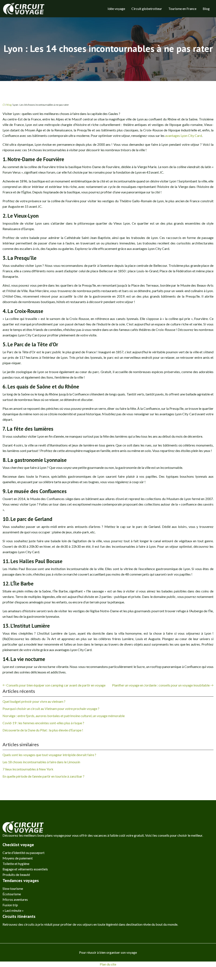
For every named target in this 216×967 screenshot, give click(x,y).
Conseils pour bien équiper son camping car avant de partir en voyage (55, 685)
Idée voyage (116, 9)
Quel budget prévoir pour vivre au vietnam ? (34, 701)
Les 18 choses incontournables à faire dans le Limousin (41, 762)
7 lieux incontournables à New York (28, 769)
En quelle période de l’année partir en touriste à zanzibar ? (43, 776)
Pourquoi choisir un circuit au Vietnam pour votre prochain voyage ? (51, 709)
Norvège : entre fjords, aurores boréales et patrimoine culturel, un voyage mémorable (64, 716)
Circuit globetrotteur (146, 9)
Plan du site (108, 964)
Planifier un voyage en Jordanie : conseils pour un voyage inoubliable (161, 685)
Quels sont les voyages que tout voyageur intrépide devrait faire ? (49, 755)
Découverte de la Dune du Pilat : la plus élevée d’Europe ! (43, 730)
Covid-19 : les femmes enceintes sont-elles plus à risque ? (43, 723)
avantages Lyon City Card (183, 136)
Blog (206, 9)
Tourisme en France (182, 9)
